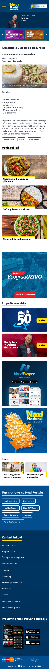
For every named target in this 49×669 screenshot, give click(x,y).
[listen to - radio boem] (34, 34)
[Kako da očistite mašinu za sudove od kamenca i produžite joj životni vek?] (13, 468)
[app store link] (32, 637)
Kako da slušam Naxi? (13, 522)
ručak (21, 139)
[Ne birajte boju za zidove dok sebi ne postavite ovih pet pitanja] (36, 468)
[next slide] (46, 34)
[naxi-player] (24, 384)
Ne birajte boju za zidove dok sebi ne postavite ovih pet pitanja (35, 475)
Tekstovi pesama (11, 515)
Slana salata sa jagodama (17, 239)
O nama (5, 570)
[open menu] (4, 7)
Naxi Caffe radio (11, 508)
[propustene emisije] (24, 320)
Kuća (5, 459)
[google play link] (32, 631)
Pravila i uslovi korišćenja (34, 659)
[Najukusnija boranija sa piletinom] (24, 167)
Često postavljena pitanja (13, 557)
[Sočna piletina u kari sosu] (24, 197)
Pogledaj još (10, 147)
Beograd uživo (8, 551)
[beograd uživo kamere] (24, 275)
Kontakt (5, 594)
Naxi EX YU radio (30, 508)
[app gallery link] (32, 643)
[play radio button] (38, 6)
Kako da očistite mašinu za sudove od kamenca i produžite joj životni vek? (12, 475)
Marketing (6, 576)
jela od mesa (9, 139)
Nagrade (27, 515)
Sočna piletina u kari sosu (16, 209)
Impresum (6, 588)
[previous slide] (2, 34)
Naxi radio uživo (10, 501)
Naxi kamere (28, 501)
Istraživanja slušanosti (12, 582)
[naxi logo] (14, 6)
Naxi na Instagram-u (11, 607)
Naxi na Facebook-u (11, 601)
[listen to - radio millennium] (14, 34)
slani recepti (34, 139)
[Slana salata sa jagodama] (24, 227)
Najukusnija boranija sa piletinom (15, 180)
